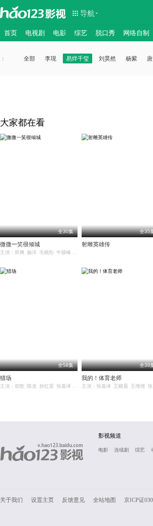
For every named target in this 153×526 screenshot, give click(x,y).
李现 (50, 58)
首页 (10, 32)
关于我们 (11, 500)
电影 (59, 32)
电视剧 (35, 32)
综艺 (80, 32)
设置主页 (42, 500)
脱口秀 (105, 32)
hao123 (22, 12)
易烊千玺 (77, 58)
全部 (29, 58)
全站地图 (104, 500)
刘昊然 (107, 58)
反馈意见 (73, 500)
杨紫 (131, 58)
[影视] (56, 13)
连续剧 (121, 450)
